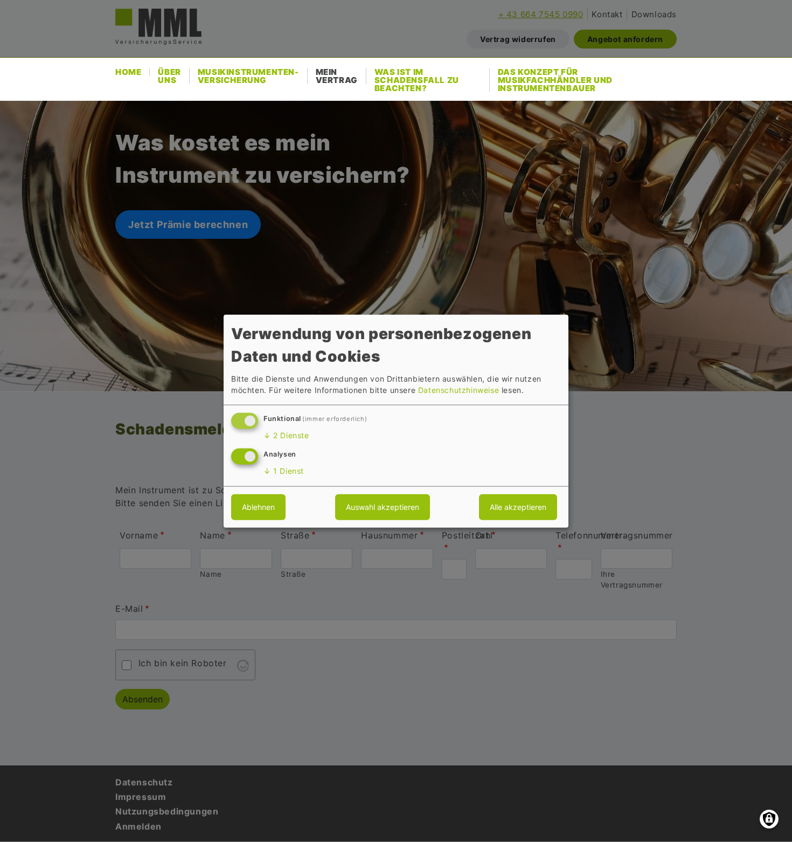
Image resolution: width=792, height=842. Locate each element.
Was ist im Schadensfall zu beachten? (416, 80)
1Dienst (283, 470)
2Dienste (286, 435)
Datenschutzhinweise (458, 390)
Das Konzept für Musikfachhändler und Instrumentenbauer (555, 80)
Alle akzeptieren (518, 506)
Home (128, 72)
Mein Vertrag (337, 76)
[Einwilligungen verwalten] (769, 819)
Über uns (169, 76)
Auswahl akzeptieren (382, 506)
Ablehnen (258, 506)
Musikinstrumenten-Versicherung (248, 76)
